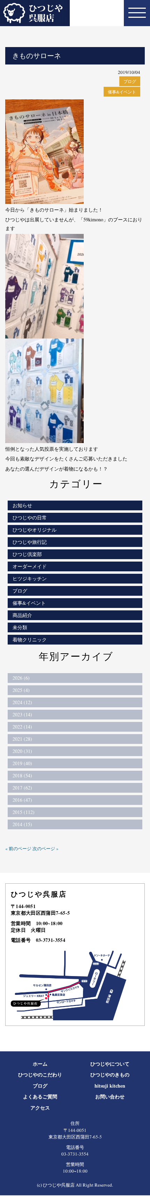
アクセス (40, 1107)
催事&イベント (122, 91)
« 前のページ (18, 848)
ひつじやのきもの (109, 1074)
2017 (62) (22, 787)
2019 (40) (22, 763)
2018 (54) (22, 775)
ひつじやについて (109, 1063)
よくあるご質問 (40, 1096)
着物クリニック (30, 639)
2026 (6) (21, 678)
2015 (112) (24, 812)
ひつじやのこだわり (40, 1074)
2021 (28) (22, 739)
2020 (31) (22, 751)
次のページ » (45, 848)
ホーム (40, 1063)
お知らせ (22, 505)
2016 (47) (22, 800)
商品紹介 (22, 615)
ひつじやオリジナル (35, 529)
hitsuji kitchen (110, 1085)
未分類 (20, 627)
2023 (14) (22, 714)
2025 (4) (21, 690)
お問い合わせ (110, 1096)
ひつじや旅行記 (30, 542)
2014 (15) (22, 824)
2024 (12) (22, 702)
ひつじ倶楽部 (27, 554)
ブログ (129, 81)
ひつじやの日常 (30, 517)
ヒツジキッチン (30, 578)
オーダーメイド (30, 566)
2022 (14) (22, 726)
